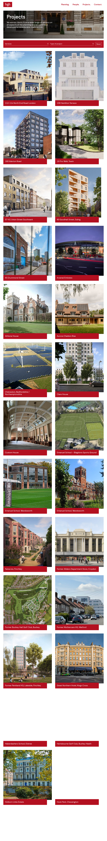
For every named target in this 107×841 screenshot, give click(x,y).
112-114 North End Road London (20, 103)
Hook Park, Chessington (67, 802)
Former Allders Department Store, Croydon (76, 569)
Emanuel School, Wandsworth (18, 510)
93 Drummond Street (14, 277)
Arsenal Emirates (64, 277)
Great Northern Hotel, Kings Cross (72, 685)
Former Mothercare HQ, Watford (71, 627)
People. (76, 4)
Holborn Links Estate (14, 802)
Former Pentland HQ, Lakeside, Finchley (23, 685)
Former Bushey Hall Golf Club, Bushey (22, 627)
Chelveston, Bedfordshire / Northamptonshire (17, 393)
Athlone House (11, 336)
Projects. (87, 4)
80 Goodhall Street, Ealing (69, 219)
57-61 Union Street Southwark (19, 219)
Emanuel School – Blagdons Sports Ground (77, 452)
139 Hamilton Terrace (66, 103)
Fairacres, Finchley (13, 569)
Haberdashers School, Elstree (18, 743)
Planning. (65, 4)
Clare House (62, 394)
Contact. (98, 4)
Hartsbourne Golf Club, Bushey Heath (74, 743)
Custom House (12, 452)
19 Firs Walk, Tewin (65, 161)
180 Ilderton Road (13, 161)
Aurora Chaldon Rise (66, 336)
